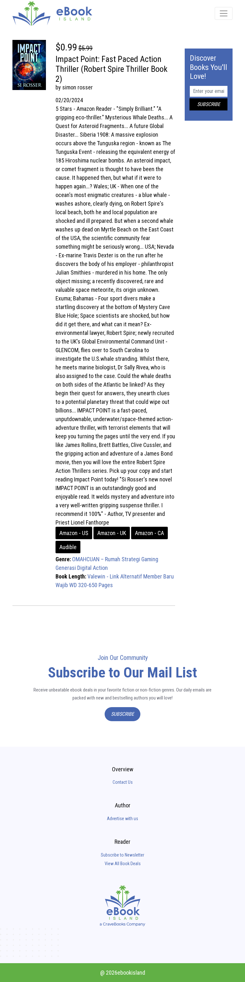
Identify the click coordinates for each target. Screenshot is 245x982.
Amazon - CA (149, 533)
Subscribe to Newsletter (122, 854)
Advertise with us (122, 818)
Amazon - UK (111, 533)
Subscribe (122, 714)
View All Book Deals (123, 863)
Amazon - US (73, 533)
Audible (68, 547)
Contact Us (123, 782)
